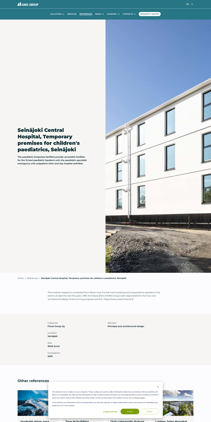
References (85, 14)
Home (21, 278)
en (187, 4)
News (98, 14)
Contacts (128, 14)
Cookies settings (110, 411)
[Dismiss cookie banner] (158, 387)
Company (112, 14)
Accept (130, 411)
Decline (150, 411)
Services (72, 14)
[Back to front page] (28, 4)
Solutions (55, 14)
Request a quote (150, 14)
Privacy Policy (140, 398)
